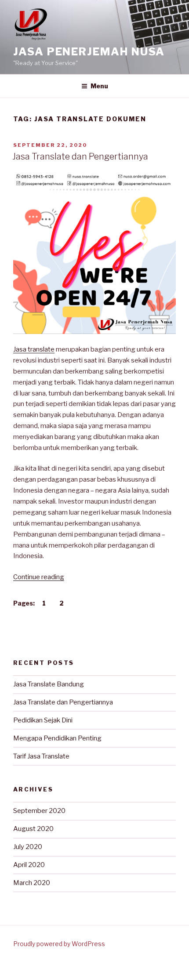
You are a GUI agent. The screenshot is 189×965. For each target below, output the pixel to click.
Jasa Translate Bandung (48, 684)
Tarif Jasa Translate (41, 756)
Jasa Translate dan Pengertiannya (80, 156)
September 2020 (39, 811)
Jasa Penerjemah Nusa (89, 51)
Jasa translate (34, 349)
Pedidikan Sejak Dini (43, 720)
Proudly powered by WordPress (59, 943)
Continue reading (38, 577)
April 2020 (29, 865)
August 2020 (33, 829)
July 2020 (27, 847)
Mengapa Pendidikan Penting (57, 738)
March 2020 (31, 883)
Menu (99, 86)
